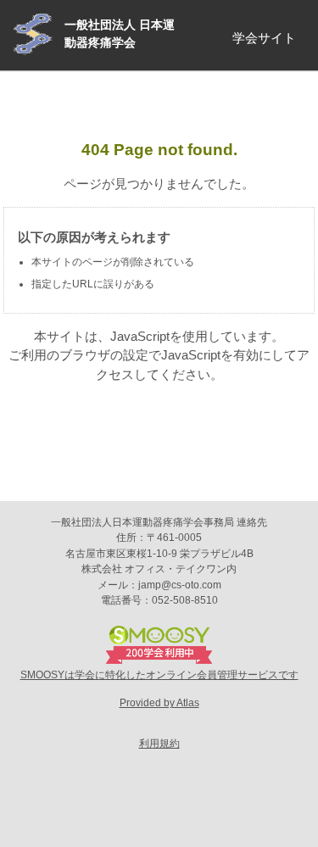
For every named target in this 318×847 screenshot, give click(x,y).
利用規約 (159, 743)
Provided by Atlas (159, 703)
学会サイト (264, 38)
